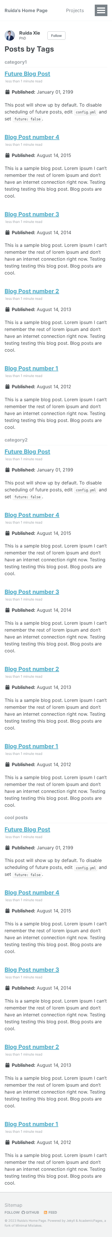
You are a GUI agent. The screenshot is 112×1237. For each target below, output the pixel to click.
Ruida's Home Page (26, 10)
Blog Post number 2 (32, 291)
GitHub (32, 1212)
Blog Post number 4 (32, 137)
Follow (56, 35)
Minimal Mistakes (29, 1225)
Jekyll (70, 1221)
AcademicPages (91, 1221)
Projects (75, 10)
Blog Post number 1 (31, 368)
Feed (52, 1212)
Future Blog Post (27, 73)
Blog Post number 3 (32, 214)
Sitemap (13, 1205)
